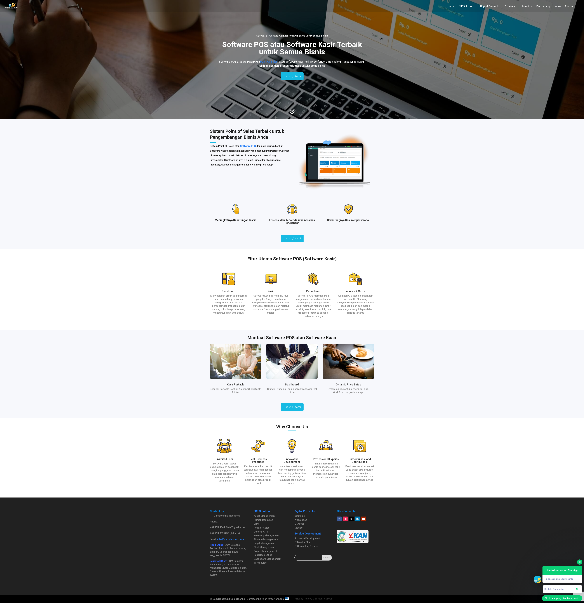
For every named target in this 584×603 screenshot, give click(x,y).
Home (451, 6)
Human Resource (263, 520)
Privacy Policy (302, 598)
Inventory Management (266, 535)
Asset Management (264, 516)
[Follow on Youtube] (363, 519)
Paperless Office (263, 555)
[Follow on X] (351, 519)
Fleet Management (264, 547)
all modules (260, 562)
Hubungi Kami (292, 76)
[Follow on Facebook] (339, 519)
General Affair (261, 531)
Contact (570, 6)
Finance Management (266, 539)
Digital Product (489, 6)
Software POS (248, 146)
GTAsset (299, 523)
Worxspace (300, 520)
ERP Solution (466, 6)
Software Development (307, 538)
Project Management (265, 551)
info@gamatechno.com (230, 539)
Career (328, 598)
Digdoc (298, 527)
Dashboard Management (267, 558)
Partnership (543, 6)
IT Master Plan (302, 542)
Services (510, 6)
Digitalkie (299, 516)
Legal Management (264, 543)
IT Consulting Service (306, 546)
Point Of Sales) (269, 61)
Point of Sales (261, 527)
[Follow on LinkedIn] (357, 519)
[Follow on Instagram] (345, 519)
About (525, 6)
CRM (256, 523)
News (557, 6)
